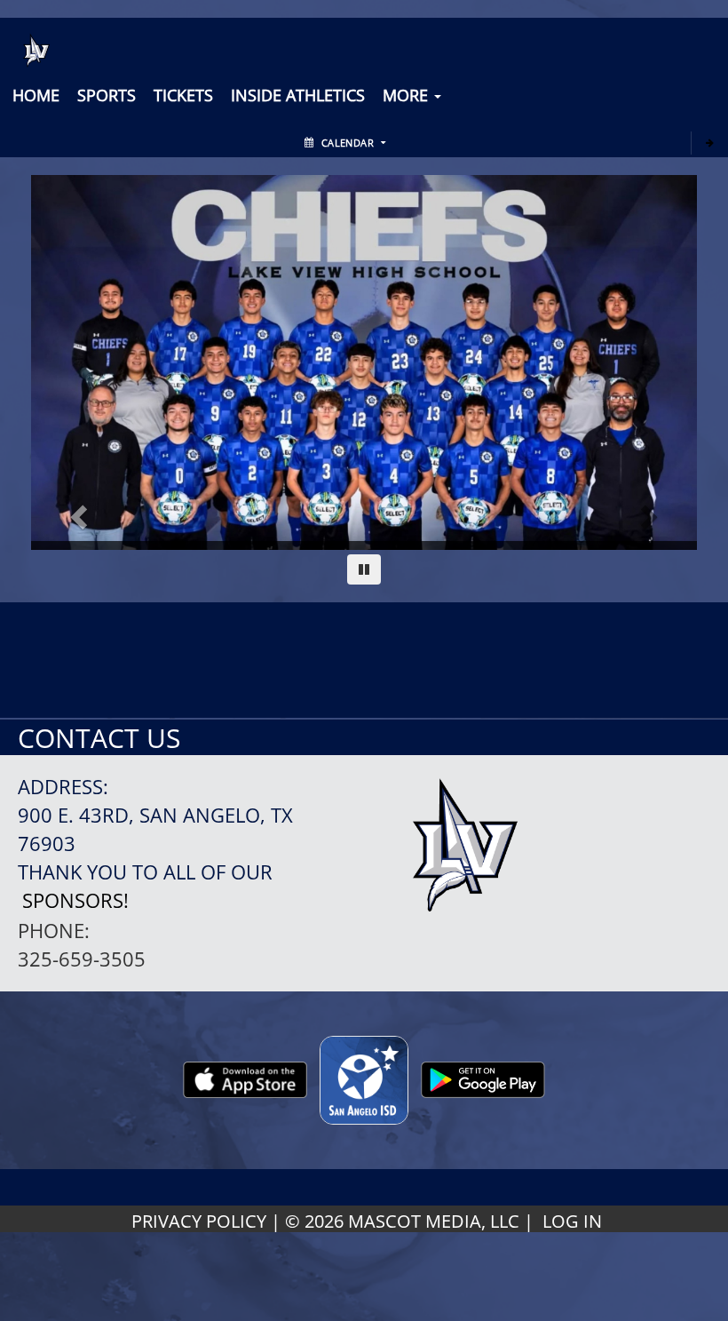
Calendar (347, 142)
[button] (183, 95)
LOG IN (572, 1221)
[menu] (36, 95)
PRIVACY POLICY (198, 1221)
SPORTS (106, 95)
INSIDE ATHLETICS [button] (298, 95)
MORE (407, 95)
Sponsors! (75, 900)
